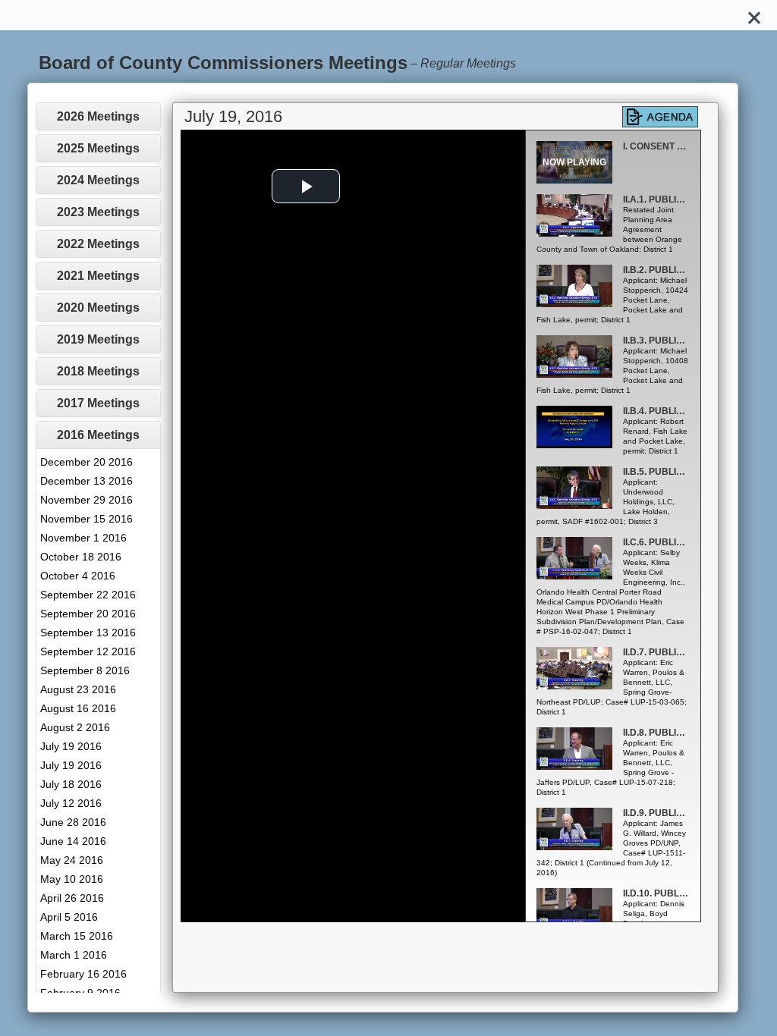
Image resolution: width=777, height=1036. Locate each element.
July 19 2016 (71, 746)
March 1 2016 (73, 955)
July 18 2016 (71, 784)
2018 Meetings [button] (98, 371)
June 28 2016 (73, 822)
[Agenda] (660, 116)
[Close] (754, 15)
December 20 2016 (86, 462)
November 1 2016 (83, 538)
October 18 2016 (80, 557)
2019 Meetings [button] (98, 339)
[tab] (98, 116)
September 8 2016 (85, 670)
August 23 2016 (78, 689)
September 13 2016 (88, 632)
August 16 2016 (78, 708)
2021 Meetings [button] (98, 275)
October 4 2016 (77, 576)
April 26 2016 (72, 898)
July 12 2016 (71, 803)
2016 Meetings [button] (98, 435)
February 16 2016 (83, 974)
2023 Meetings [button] (98, 212)
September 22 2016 (88, 595)
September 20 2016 (88, 613)
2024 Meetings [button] (98, 180)
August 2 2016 (75, 727)
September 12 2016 (88, 651)
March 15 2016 (76, 936)
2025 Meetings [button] (98, 148)
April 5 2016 (69, 917)
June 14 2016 (73, 841)
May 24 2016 (71, 860)
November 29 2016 (86, 500)
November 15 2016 (86, 519)
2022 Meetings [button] (98, 243)
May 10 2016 (71, 879)
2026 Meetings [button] (98, 116)
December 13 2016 (86, 481)
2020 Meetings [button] (98, 307)
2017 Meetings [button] (98, 403)
